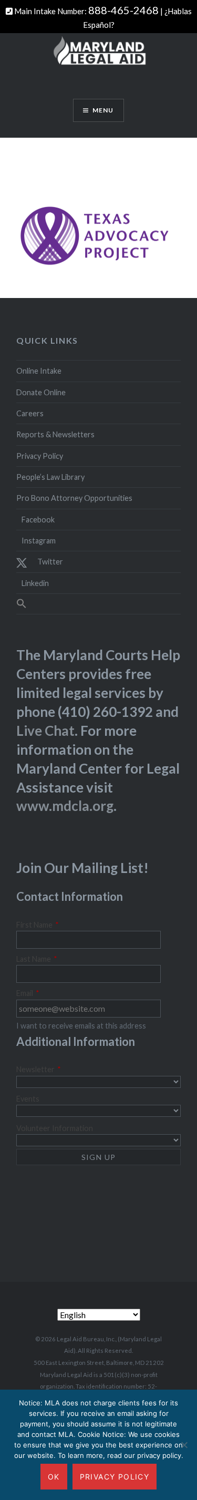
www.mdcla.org (64, 805)
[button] (98, 604)
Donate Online (41, 392)
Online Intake (38, 370)
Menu (103, 110)
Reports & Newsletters (55, 434)
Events (27, 1098)
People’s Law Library (50, 476)
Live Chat (45, 730)
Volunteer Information (54, 1128)
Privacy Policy (39, 455)
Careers (30, 413)
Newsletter (38, 1069)
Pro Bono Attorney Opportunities (74, 498)
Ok (54, 1476)
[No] (184, 1445)
